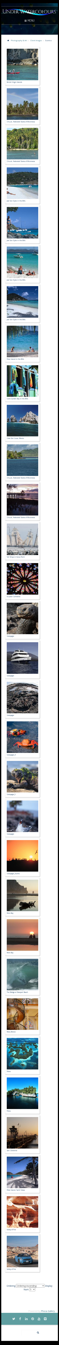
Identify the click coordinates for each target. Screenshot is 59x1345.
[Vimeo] (45, 1319)
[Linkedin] (26, 1319)
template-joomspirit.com (58, 1334)
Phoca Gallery (48, 1311)
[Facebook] (20, 1319)
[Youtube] (39, 1319)
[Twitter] (13, 1319)
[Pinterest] (32, 1319)
